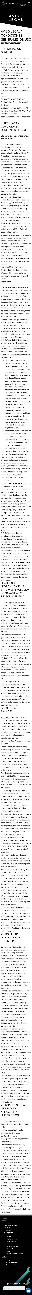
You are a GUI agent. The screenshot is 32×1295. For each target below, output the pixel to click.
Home (4, 1219)
